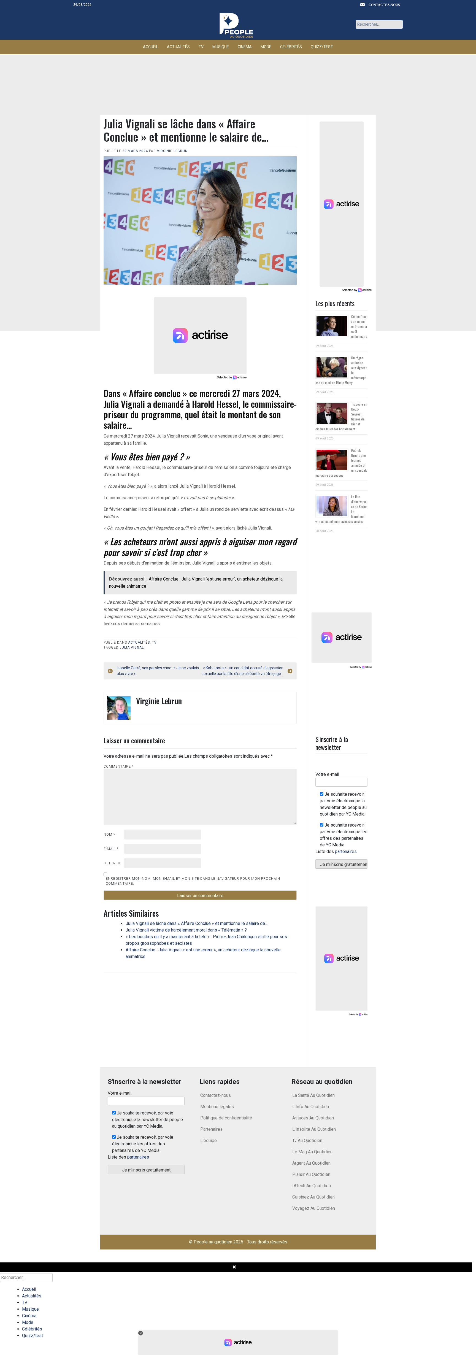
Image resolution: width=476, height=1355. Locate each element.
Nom (109, 834)
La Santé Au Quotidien (313, 1095)
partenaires (346, 851)
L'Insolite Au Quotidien (314, 1129)
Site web (112, 863)
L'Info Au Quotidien (310, 1106)
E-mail (111, 849)
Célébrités (291, 47)
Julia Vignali (132, 647)
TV (201, 47)
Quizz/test (322, 47)
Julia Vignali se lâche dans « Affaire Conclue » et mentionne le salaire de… (197, 923)
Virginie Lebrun (172, 151)
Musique (220, 47)
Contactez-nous (384, 5)
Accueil (150, 47)
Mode (266, 47)
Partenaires (211, 1129)
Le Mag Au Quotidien (312, 1151)
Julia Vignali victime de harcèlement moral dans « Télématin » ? (186, 930)
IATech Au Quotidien (311, 1185)
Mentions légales (217, 1106)
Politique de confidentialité (226, 1118)
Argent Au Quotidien (311, 1163)
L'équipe (208, 1140)
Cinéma (245, 47)
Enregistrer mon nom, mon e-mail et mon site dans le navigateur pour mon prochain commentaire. (193, 881)
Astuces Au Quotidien (313, 1118)
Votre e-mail (327, 774)
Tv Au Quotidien (307, 1140)
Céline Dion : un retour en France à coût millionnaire (359, 326)
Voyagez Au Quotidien (313, 1208)
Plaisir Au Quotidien (311, 1174)
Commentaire (119, 766)
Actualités (178, 47)
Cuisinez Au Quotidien (313, 1197)
